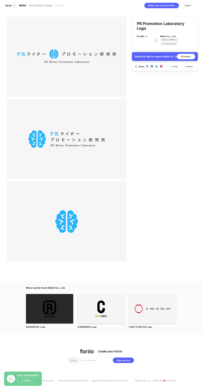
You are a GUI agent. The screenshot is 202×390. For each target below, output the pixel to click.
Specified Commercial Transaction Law (109, 381)
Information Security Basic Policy (73, 381)
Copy (174, 66)
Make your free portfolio (161, 5)
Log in (188, 5)
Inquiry (186, 56)
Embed (188, 66)
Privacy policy (48, 381)
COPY (59, 5)
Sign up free (123, 360)
